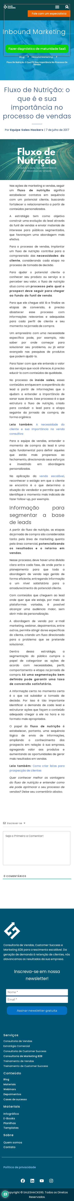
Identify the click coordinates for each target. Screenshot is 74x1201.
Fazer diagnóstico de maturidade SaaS (37, 48)
